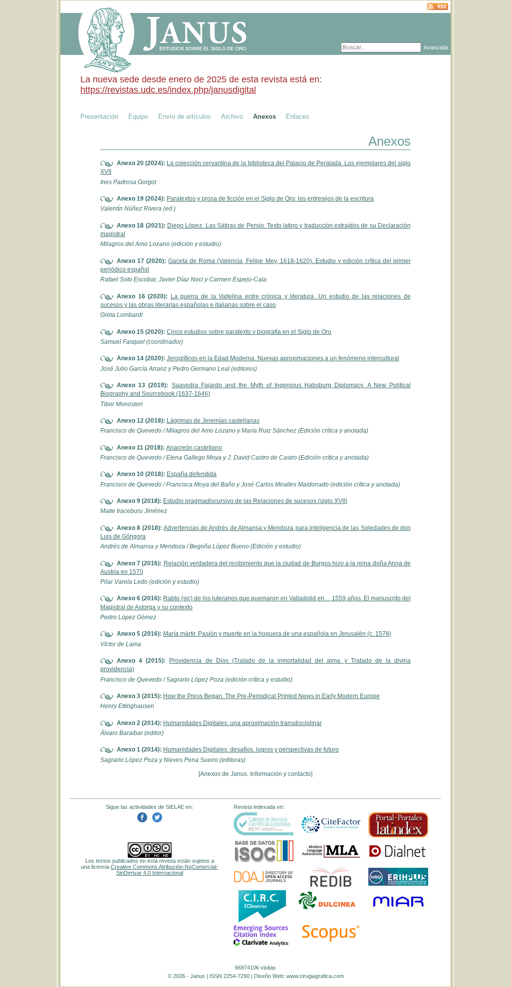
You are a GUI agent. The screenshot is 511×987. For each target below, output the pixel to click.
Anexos (264, 116)
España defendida (192, 474)
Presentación (99, 116)
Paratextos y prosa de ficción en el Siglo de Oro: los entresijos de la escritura (270, 198)
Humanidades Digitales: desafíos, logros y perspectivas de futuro (251, 749)
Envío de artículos (184, 116)
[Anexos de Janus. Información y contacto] (255, 773)
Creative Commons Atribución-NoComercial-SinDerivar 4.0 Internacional (164, 870)
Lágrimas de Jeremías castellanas (213, 420)
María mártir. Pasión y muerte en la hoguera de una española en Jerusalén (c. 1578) (277, 633)
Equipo (138, 116)
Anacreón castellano (194, 447)
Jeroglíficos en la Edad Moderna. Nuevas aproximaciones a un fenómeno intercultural (283, 358)
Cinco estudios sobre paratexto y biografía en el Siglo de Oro (249, 331)
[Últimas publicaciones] (437, 7)
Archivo (232, 116)
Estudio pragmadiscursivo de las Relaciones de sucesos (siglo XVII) (255, 500)
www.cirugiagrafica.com (315, 976)
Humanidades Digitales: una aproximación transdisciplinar (242, 723)
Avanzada (436, 47)
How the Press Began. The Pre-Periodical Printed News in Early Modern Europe (271, 696)
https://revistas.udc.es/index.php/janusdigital (168, 90)
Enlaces (297, 116)
